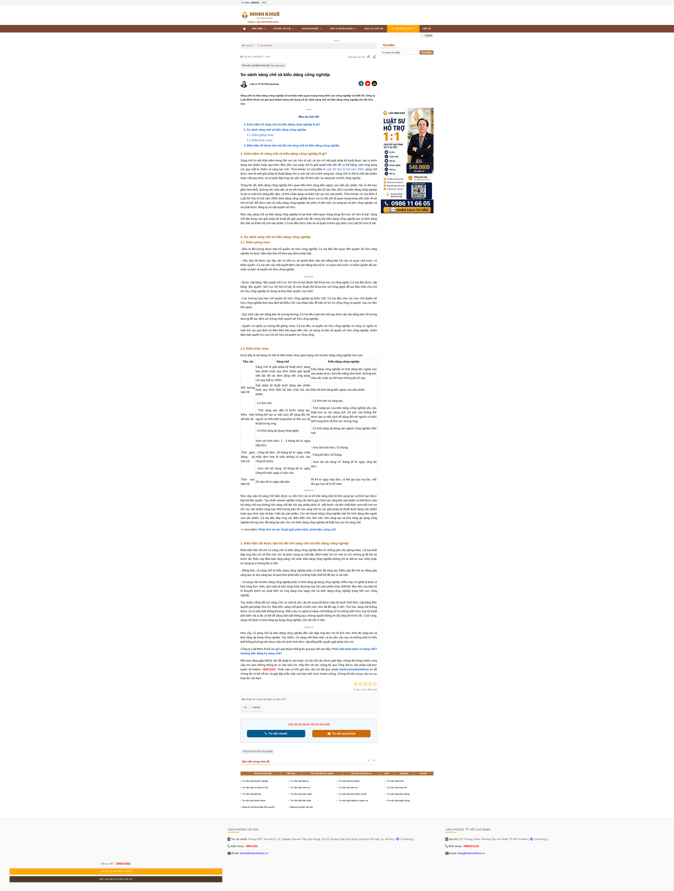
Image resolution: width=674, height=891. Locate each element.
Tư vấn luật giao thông (398, 794)
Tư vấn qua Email (343, 733)
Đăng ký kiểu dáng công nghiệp (258, 751)
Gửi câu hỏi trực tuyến (322, 773)
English (428, 35)
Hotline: (251, 3)
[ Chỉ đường (403, 839)
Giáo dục (291, 773)
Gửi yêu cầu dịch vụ (361, 773)
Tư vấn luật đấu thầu (300, 800)
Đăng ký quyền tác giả (301, 807)
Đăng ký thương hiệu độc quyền (258, 807)
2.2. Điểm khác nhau (259, 140)
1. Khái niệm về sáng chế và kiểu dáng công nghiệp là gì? (282, 124)
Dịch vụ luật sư (374, 28)
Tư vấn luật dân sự (348, 787)
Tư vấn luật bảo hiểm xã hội (353, 794)
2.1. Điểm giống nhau (260, 135)
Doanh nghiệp (310, 28)
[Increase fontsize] (374, 57)
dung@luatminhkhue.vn (471, 853)
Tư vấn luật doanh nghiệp (255, 781)
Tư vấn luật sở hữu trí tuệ (255, 787)
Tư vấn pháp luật (402, 28)
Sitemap (404, 773)
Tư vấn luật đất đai (251, 794)
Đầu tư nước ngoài (342, 28)
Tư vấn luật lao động (349, 781)
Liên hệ (426, 28)
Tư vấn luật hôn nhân (301, 794)
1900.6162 (269, 669)
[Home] (244, 28)
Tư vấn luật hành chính (253, 800)
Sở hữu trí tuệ (282, 28)
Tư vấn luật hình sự (300, 787)
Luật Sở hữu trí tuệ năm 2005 (345, 169)
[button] (374, 83)
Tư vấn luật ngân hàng (398, 800)
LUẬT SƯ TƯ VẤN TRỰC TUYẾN (116, 871)
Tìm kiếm (426, 52)
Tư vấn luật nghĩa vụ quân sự (353, 800)
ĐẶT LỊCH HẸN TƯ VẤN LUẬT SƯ (116, 879)
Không (256, 707)
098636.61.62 (471, 846)
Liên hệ (423, 773)
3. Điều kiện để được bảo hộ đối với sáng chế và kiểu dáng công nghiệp (291, 145)
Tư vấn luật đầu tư (299, 781)
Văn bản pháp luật (263, 773)
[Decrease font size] (368, 57)
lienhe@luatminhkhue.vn (356, 669)
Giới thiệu (258, 28)
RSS (264, 3)
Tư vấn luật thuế (395, 781)
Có (245, 707)
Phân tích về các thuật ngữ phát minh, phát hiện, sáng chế (297, 529)
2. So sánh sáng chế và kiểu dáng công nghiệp (275, 129)
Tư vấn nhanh (277, 733)
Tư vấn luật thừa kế (397, 787)
